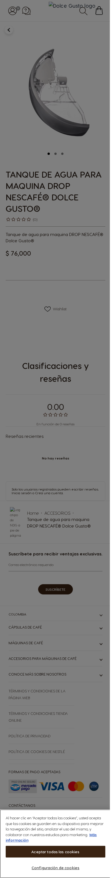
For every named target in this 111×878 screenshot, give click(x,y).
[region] (55, 843)
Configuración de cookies (55, 867)
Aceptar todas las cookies (55, 852)
